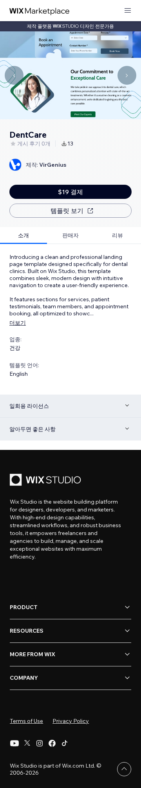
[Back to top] (124, 769)
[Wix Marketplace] (39, 10)
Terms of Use (26, 720)
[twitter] (27, 743)
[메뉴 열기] (127, 10)
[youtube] (14, 743)
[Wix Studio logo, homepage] (46, 481)
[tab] (23, 235)
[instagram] (39, 743)
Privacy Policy (70, 720)
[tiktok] (64, 743)
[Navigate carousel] (14, 75)
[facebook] (52, 743)
